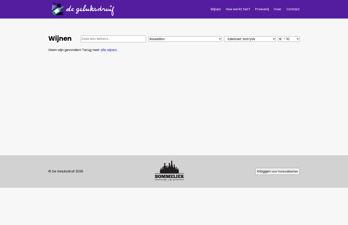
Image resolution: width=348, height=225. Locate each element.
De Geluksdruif (81, 9)
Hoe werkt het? (238, 9)
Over (278, 9)
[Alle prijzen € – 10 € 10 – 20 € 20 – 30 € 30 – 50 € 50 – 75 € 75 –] (289, 39)
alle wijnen (108, 50)
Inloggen (277, 171)
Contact (293, 9)
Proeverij (262, 9)
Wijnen (215, 9)
